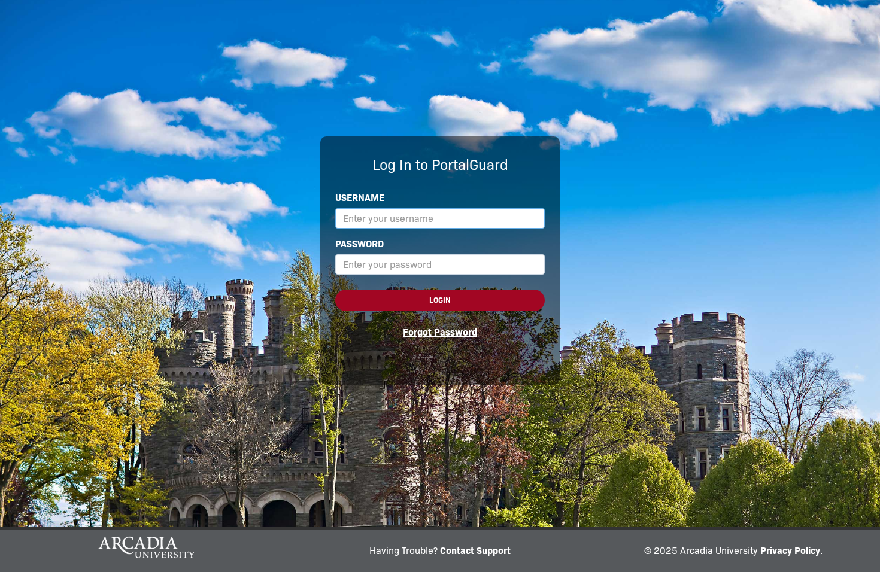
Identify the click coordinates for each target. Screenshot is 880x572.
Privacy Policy (790, 550)
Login (440, 300)
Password (359, 244)
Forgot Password (440, 332)
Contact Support (475, 550)
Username (359, 197)
